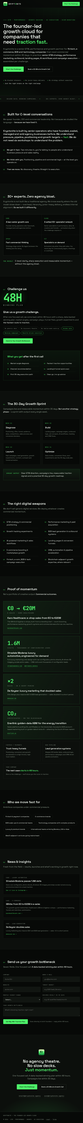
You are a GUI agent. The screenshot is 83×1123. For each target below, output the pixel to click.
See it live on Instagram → (16, 890)
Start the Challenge (71, 4)
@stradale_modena (31, 666)
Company (6, 975)
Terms (55, 1119)
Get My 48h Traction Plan (15, 1022)
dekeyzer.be (11, 698)
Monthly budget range (12, 995)
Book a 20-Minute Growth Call (39, 69)
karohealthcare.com (14, 628)
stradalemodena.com (14, 666)
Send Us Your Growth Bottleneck (18, 341)
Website (6, 985)
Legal (48, 1119)
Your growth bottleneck (13, 1005)
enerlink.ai (11, 733)
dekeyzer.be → (11, 934)
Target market (48, 985)
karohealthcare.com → (14, 913)
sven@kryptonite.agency (54, 1096)
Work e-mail (47, 975)
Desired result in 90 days (54, 995)
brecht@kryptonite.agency (30, 1096)
